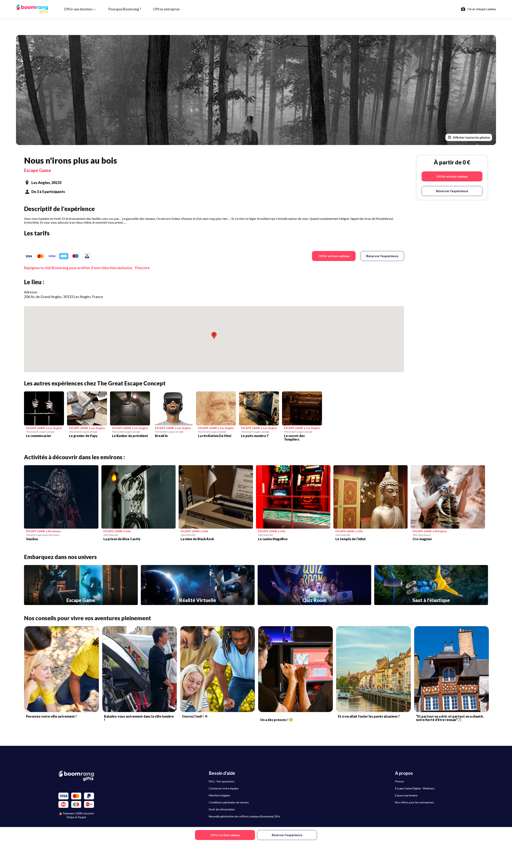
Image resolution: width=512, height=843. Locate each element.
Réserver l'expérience (382, 256)
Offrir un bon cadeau (333, 256)
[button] (214, 335)
